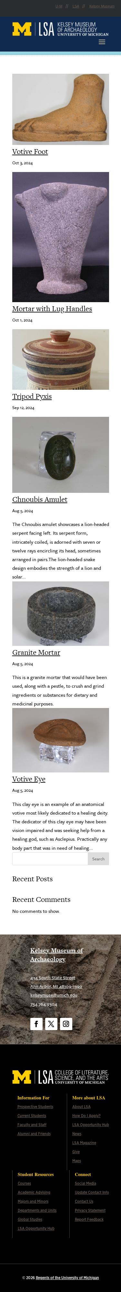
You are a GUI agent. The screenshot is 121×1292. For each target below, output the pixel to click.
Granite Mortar (36, 652)
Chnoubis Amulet (39, 499)
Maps (76, 1161)
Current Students (31, 1116)
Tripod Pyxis (32, 396)
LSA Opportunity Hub (90, 1125)
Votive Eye (28, 779)
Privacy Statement (90, 1210)
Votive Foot (30, 151)
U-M (58, 6)
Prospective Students (35, 1107)
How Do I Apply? (86, 1116)
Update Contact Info (92, 1192)
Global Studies (30, 1219)
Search (98, 859)
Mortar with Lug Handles (52, 308)
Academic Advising (34, 1192)
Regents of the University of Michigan (67, 1278)
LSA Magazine (84, 1143)
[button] (102, 41)
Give (76, 1152)
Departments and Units (37, 1210)
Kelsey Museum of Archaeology (56, 954)
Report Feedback (89, 1219)
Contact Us (84, 1201)
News (76, 1134)
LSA (76, 6)
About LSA (81, 1107)
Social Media (85, 1183)
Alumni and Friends (34, 1134)
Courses (24, 1183)
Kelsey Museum (102, 6)
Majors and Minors (33, 1201)
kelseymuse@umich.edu (53, 994)
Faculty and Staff (31, 1125)
